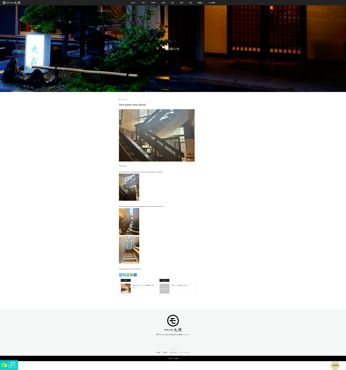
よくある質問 (212, 2)
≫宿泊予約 (335, 365)
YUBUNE (153, 2)
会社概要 (158, 352)
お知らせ (133, 2)
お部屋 (163, 2)
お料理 (181, 2)
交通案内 (165, 352)
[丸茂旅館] (173, 330)
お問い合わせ (173, 352)
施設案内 (200, 2)
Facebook (170, 348)
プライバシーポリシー (184, 352)
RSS (176, 348)
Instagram (173, 348)
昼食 (172, 2)
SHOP (143, 2)
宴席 (190, 2)
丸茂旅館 (176, 358)
